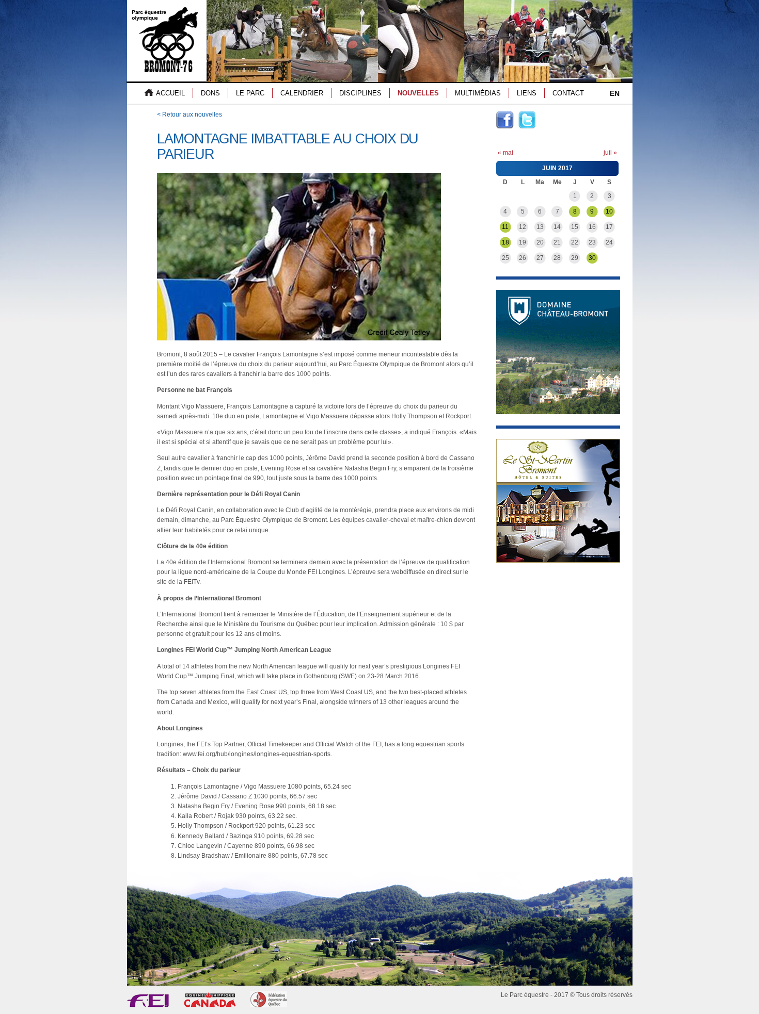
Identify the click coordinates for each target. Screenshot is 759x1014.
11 (505, 227)
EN (615, 93)
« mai (505, 152)
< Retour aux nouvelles (189, 114)
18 (505, 242)
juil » (610, 152)
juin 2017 (557, 168)
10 (609, 211)
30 (592, 257)
